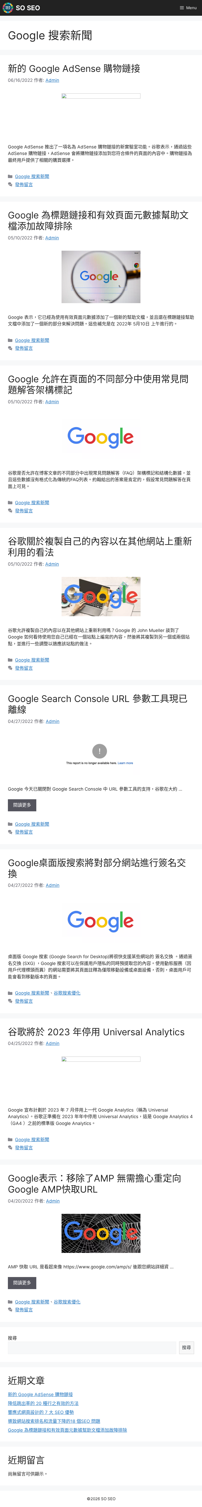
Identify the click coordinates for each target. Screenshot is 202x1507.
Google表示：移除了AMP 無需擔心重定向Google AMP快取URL (94, 1184)
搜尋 (12, 1338)
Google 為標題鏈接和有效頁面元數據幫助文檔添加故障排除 (67, 1430)
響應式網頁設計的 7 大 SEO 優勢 (41, 1412)
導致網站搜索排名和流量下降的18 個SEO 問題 (54, 1421)
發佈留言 (24, 184)
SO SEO (28, 8)
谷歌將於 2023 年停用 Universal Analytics (96, 1031)
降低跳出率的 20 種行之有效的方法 (43, 1403)
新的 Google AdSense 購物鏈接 (74, 68)
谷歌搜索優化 (67, 993)
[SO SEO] (8, 8)
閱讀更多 (22, 805)
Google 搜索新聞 (32, 176)
